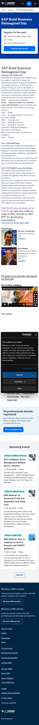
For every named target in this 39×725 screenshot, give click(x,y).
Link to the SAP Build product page (15, 223)
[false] (22, 3)
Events (11, 10)
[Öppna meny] (35, 3)
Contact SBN (6, 663)
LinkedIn (21, 239)
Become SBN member (12, 601)
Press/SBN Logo (7, 682)
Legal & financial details (10, 693)
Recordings (5, 638)
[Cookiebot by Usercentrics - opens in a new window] (23, 334)
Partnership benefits (9, 658)
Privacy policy (6, 698)
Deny (19, 388)
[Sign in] (29, 3)
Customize (18, 382)
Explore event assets (19, 49)
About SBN (5, 673)
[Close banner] (36, 335)
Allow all (19, 375)
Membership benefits (9, 653)
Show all (19, 575)
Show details (28, 368)
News (3, 642)
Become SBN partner (11, 621)
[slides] (17, 285)
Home (3, 10)
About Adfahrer (7, 678)
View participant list (13, 430)
